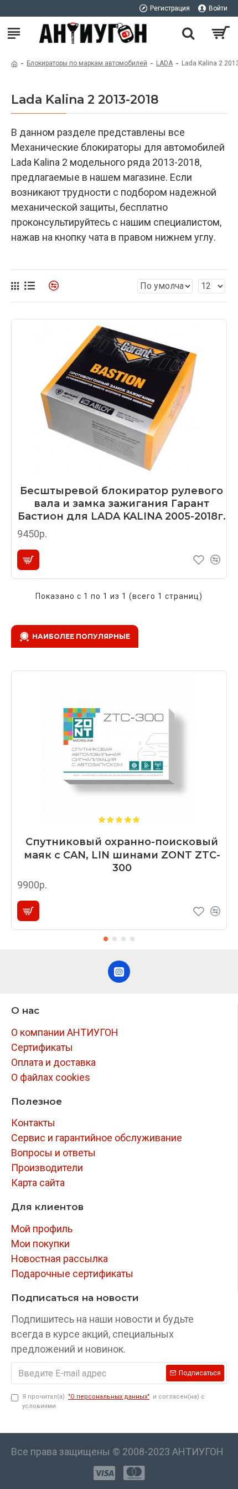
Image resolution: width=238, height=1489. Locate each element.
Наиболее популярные (81, 636)
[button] (106, 939)
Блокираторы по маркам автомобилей (87, 63)
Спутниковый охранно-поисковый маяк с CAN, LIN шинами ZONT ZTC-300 (122, 855)
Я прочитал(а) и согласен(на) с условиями (113, 1401)
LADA (164, 63)
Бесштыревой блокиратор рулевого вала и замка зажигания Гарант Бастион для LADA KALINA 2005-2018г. (122, 504)
